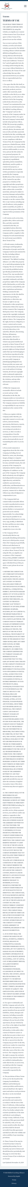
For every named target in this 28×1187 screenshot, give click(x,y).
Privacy (14, 1183)
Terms (14, 1180)
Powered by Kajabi (14, 1176)
